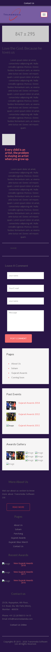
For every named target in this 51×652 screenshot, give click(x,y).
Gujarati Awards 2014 (29, 402)
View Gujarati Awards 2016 (23, 581)
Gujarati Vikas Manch (18, 542)
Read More (18, 507)
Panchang (18, 533)
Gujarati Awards (19, 372)
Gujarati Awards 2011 (29, 425)
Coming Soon (17, 377)
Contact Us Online (18, 624)
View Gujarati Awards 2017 (23, 572)
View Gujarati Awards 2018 (23, 564)
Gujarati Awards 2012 (29, 414)
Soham (14, 368)
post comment (18, 338)
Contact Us (29, 3)
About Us (16, 363)
